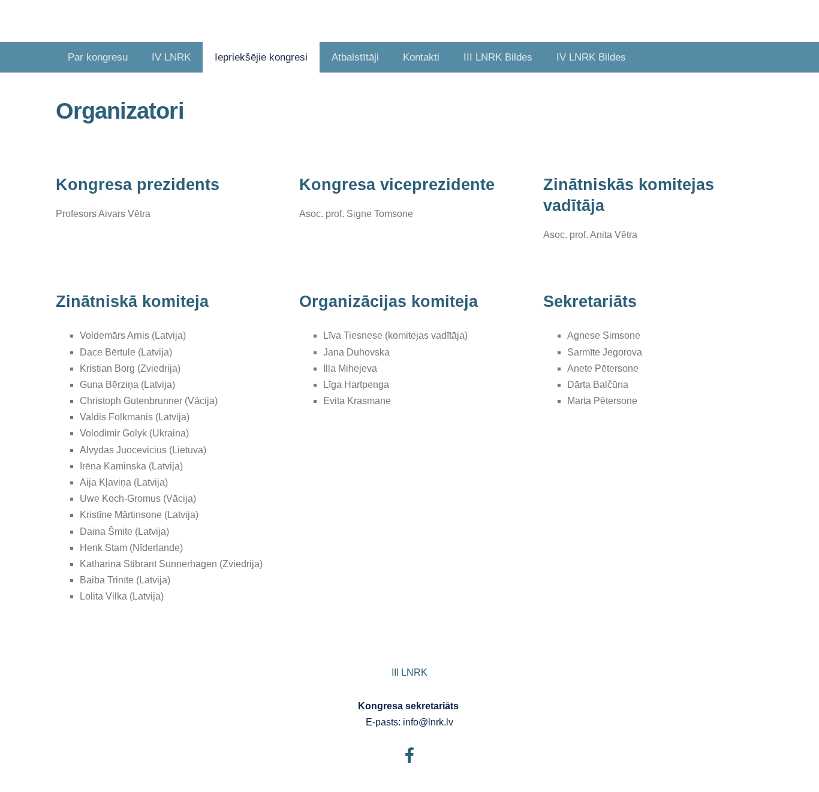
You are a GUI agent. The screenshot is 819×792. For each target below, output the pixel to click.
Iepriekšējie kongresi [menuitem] (261, 57)
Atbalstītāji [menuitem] (355, 57)
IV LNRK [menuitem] (171, 57)
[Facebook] (409, 755)
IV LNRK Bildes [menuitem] (591, 57)
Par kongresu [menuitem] (98, 57)
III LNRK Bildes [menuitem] (497, 57)
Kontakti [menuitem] (421, 57)
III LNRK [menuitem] (409, 672)
